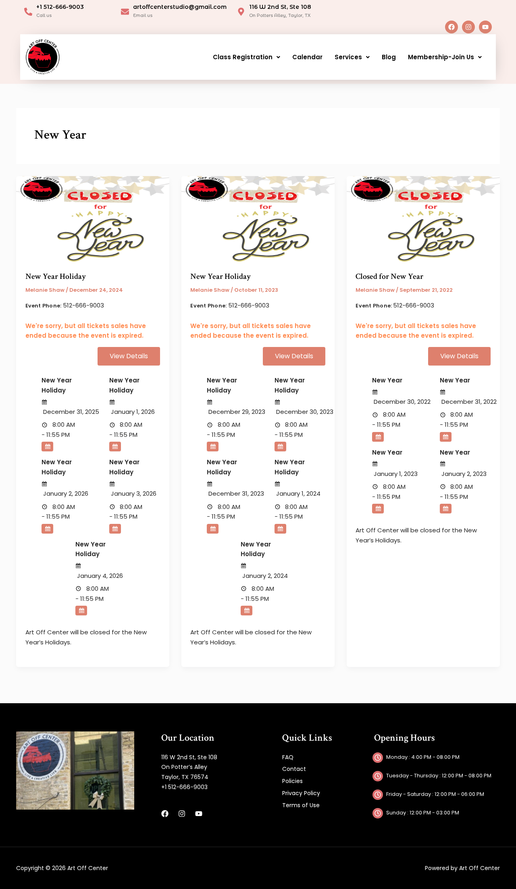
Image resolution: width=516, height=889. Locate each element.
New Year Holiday (55, 276)
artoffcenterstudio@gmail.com (180, 6)
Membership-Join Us (441, 57)
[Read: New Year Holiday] (92, 218)
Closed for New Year (389, 276)
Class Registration (243, 57)
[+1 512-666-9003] (28, 12)
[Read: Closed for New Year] (423, 218)
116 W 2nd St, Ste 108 (280, 6)
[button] (246, 57)
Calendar (307, 57)
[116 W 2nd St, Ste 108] (241, 12)
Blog (389, 57)
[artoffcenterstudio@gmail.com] (125, 12)
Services (348, 57)
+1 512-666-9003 (60, 6)
